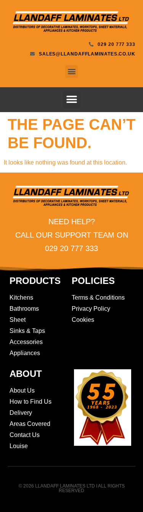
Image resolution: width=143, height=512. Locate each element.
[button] (71, 71)
